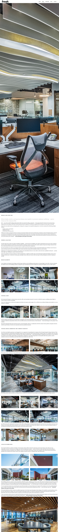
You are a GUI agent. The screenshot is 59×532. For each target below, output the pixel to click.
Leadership (47, 1)
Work (43, 1)
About (40, 1)
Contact (55, 1)
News (51, 1)
